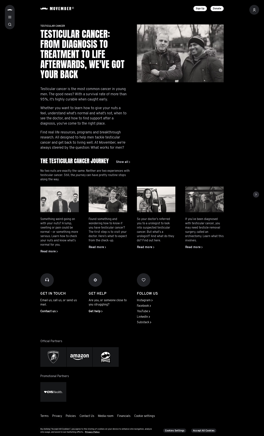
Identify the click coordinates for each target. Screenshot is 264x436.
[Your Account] (254, 9)
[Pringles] (106, 357)
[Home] (9, 9)
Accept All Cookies (204, 430)
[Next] (256, 194)
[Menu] (9, 17)
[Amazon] (80, 357)
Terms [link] (44, 416)
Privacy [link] (57, 416)
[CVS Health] (53, 392)
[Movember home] (57, 8)
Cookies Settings (175, 430)
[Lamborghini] (53, 357)
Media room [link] (106, 416)
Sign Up (200, 8)
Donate (217, 8)
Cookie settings (144, 416)
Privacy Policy (92, 432)
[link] (123, 162)
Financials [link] (123, 416)
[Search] (9, 24)
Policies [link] (71, 416)
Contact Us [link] (86, 416)
